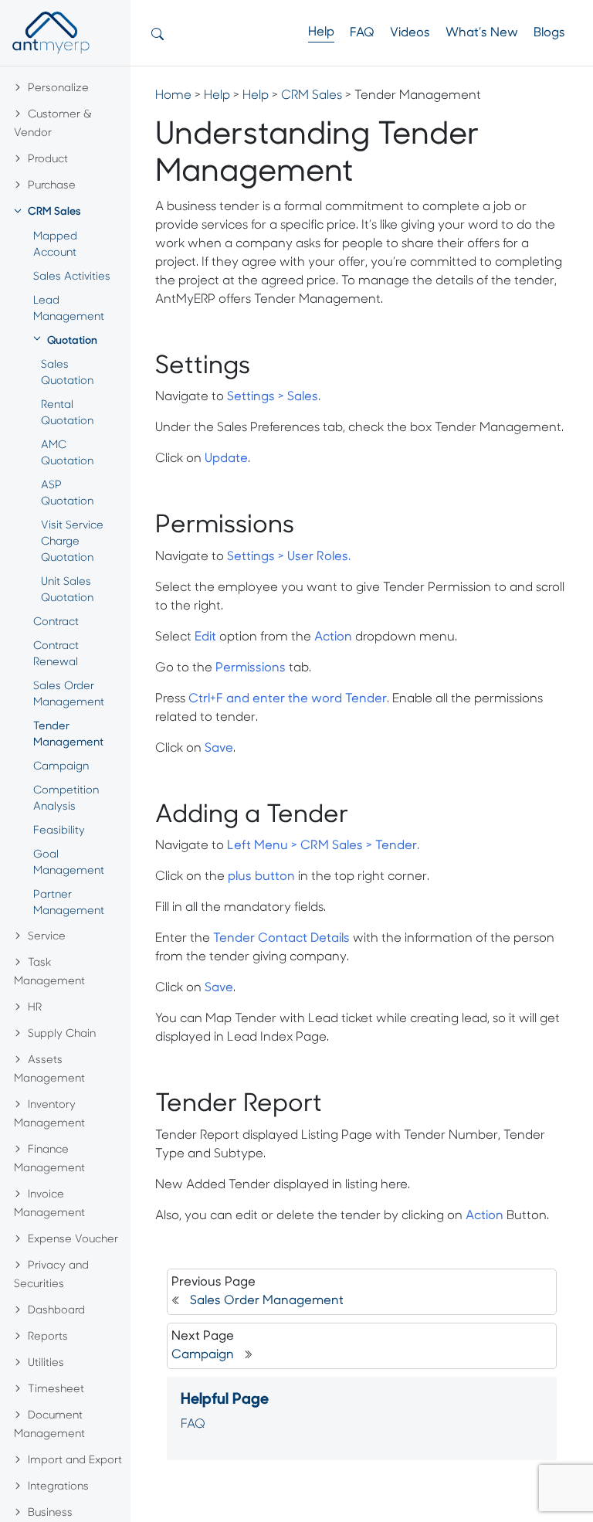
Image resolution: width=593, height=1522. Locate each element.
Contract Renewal (56, 654)
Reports (48, 1337)
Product (48, 159)
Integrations (58, 1487)
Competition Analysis (66, 799)
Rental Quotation (67, 413)
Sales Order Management (68, 694)
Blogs (549, 33)
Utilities (46, 1363)
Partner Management (68, 903)
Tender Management (68, 735)
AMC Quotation (67, 453)
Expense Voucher (73, 1239)
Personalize (58, 88)
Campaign (61, 767)
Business (50, 1513)
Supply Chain (62, 1034)
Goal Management (68, 863)
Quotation (72, 341)
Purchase (52, 186)
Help (321, 32)
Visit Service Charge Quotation (72, 542)
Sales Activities (71, 277)
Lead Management (68, 309)
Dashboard (56, 1310)
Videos (410, 33)
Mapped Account (55, 245)
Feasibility (59, 831)
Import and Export (75, 1460)
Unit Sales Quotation (67, 590)
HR (35, 1008)
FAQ (362, 33)
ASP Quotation (67, 494)
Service (47, 937)
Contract (56, 622)
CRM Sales (54, 212)
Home (173, 96)
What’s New (482, 33)
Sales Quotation (67, 373)
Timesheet (56, 1389)
